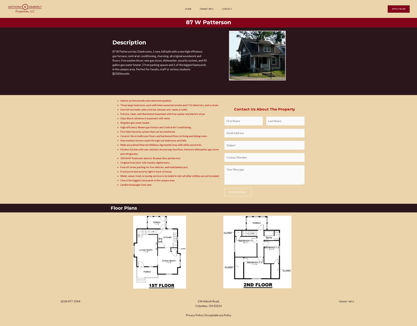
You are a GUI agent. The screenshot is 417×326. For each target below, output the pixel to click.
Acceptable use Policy (218, 315)
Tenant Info (207, 9)
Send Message (237, 192)
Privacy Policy (194, 315)
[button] (399, 9)
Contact (227, 9)
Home (188, 9)
